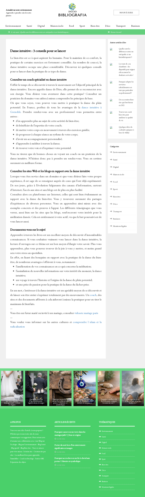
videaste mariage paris (86, 313)
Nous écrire (126, 12)
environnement (30, 444)
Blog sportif (15, 448)
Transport (121, 25)
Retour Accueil (116, 32)
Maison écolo (56, 25)
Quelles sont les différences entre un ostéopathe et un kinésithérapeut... (45, 32)
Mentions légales (120, 226)
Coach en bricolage (27, 458)
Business (135, 25)
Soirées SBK (39, 458)
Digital (41, 25)
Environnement (13, 25)
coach (93, 295)
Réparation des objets (18, 462)
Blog (40, 441)
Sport (82, 25)
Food (71, 25)
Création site (27, 451)
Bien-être (95, 25)
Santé (29, 25)
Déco (107, 25)
